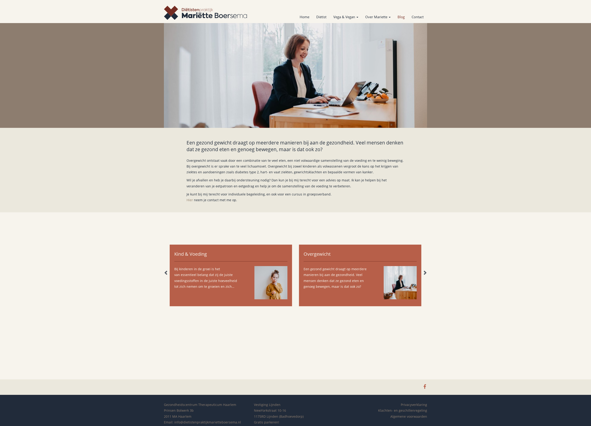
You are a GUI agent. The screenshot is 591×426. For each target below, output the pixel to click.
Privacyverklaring (414, 404)
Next (424, 272)
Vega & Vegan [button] (344, 17)
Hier (190, 200)
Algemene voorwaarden (408, 416)
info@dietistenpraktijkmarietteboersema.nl (207, 422)
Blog (401, 17)
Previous (166, 272)
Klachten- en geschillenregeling (402, 410)
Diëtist (321, 17)
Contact (418, 17)
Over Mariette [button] (376, 17)
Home (304, 17)
